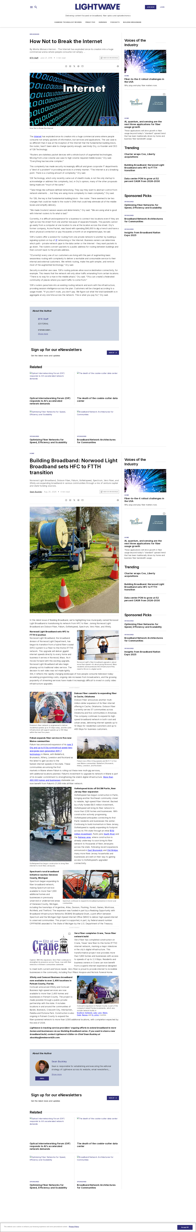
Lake (95, 1008)
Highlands (88, 1008)
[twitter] (74, 66)
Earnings (103, 22)
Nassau (85, 1010)
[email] (82, 66)
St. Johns (95, 1010)
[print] (118, 66)
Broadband (34, 34)
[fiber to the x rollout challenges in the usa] (145, 61)
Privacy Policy (74, 1226)
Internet (38, 136)
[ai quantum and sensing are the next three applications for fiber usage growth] (145, 103)
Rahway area (84, 837)
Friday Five (90, 22)
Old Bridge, (112, 850)
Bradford (80, 1008)
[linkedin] (70, 66)
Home (126, 76)
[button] (31, 7)
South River (109, 834)
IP (56, 240)
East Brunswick (95, 850)
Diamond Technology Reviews (68, 22)
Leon (100, 1008)
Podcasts (115, 22)
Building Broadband (132, 22)
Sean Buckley (36, 492)
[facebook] (66, 66)
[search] (35, 7)
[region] (98, 1227)
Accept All (185, 1227)
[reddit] (78, 66)
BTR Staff (34, 58)
